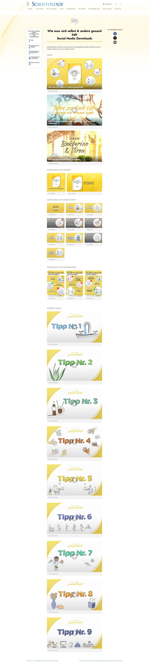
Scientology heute (71, 9)
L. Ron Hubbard (39, 9)
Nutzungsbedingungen (104, 660)
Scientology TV (108, 4)
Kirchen (61, 9)
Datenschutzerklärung (84, 660)
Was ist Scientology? (51, 9)
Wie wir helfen (81, 9)
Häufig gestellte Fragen (94, 9)
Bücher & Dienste (107, 9)
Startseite (30, 9)
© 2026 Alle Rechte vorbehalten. (42, 660)
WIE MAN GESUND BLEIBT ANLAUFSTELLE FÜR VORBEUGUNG (34, 34)
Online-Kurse (118, 9)
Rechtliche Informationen (116, 660)
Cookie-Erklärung (94, 660)
